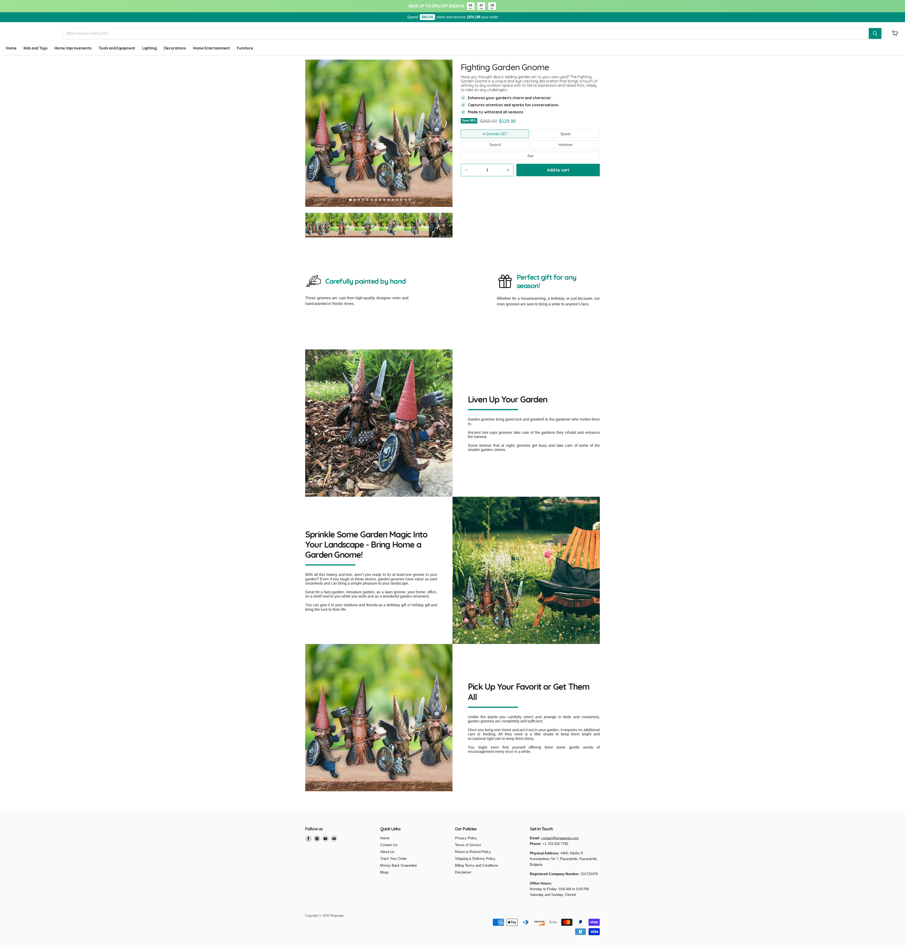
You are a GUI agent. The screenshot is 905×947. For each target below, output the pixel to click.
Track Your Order (393, 859)
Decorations (175, 48)
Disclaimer (463, 872)
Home (11, 48)
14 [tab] (405, 199)
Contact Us (389, 845)
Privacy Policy (466, 838)
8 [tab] (380, 199)
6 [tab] (371, 199)
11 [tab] (393, 199)
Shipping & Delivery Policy (475, 859)
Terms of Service (468, 845)
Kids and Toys (35, 48)
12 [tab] (397, 199)
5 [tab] (367, 199)
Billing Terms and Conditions (476, 865)
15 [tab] (409, 199)
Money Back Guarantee (398, 865)
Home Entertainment (211, 48)
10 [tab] (388, 199)
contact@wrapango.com (560, 838)
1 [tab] (350, 199)
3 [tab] (359, 199)
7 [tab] (376, 199)
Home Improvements (73, 48)
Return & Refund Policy (473, 852)
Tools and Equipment (117, 48)
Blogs (384, 872)
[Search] (875, 33)
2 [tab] (354, 199)
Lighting (149, 48)
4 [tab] (363, 199)
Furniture (245, 48)
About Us (387, 852)
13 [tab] (401, 199)
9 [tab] (384, 199)
